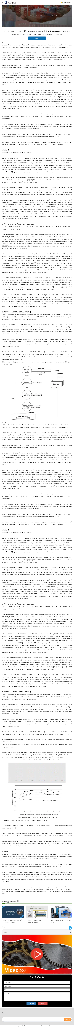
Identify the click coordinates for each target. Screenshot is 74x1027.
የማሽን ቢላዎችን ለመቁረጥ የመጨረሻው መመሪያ (34, 921)
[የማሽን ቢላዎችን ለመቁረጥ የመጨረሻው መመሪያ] (37, 912)
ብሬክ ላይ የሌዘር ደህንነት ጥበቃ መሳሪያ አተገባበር (61, 921)
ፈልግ (70, 928)
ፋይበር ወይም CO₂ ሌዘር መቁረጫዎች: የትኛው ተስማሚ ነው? (13, 921)
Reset (42, 1003)
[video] (37, 954)
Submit (31, 1003)
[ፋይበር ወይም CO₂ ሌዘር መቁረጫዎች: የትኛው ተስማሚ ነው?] (13, 912)
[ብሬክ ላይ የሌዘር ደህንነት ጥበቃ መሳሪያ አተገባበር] (61, 912)
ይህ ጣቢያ (60, 34)
